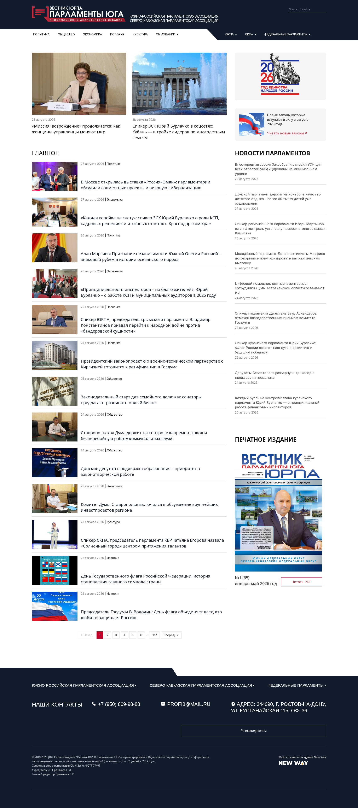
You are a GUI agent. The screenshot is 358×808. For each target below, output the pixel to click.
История (117, 34)
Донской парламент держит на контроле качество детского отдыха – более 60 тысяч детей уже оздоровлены (278, 199)
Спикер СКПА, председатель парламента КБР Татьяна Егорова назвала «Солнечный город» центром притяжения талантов (152, 543)
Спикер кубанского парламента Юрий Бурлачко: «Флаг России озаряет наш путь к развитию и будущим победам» (275, 347)
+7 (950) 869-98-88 (119, 704)
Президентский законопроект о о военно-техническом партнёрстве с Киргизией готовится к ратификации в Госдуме (152, 364)
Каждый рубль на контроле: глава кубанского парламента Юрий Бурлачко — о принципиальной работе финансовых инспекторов (277, 402)
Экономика (92, 34)
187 (154, 635)
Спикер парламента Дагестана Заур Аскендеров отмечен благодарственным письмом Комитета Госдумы (276, 318)
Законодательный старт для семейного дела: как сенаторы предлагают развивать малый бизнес (141, 399)
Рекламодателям (254, 730)
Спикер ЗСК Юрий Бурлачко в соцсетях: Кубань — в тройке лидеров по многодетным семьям (178, 131)
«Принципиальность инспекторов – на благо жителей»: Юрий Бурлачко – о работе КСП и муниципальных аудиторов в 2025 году (148, 292)
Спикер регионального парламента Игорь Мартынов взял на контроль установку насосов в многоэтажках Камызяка (280, 228)
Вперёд (169, 635)
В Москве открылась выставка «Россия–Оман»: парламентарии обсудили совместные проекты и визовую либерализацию (145, 185)
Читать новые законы (285, 133)
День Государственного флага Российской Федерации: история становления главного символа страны (145, 579)
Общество (66, 34)
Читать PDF (301, 582)
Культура (140, 34)
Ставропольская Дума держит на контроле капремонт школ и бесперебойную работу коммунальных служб (144, 435)
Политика (41, 34)
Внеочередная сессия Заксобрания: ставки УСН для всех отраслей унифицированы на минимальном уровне (278, 169)
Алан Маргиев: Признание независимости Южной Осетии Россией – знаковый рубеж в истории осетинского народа (151, 256)
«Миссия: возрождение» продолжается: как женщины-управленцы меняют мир (76, 129)
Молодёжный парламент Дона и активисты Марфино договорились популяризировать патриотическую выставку (280, 258)
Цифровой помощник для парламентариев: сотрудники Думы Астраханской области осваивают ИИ (279, 288)
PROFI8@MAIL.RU (188, 704)
